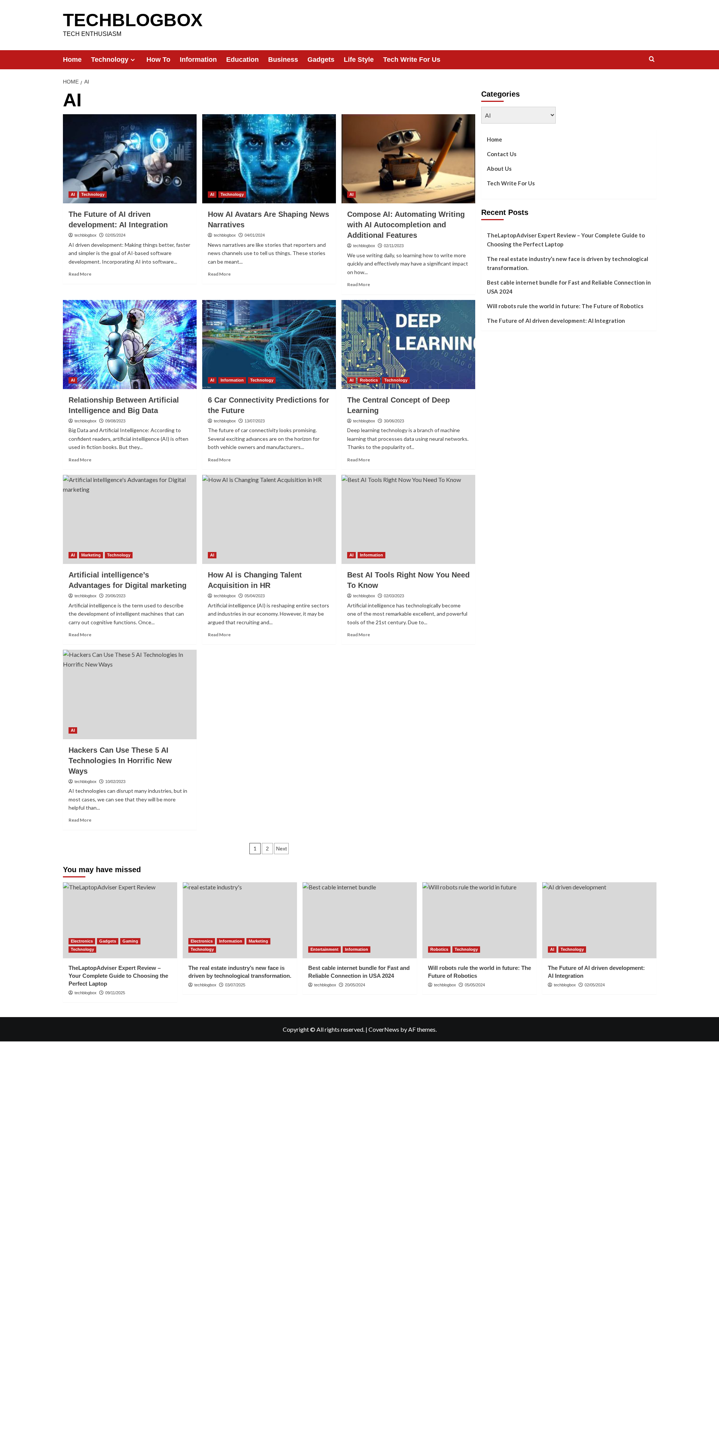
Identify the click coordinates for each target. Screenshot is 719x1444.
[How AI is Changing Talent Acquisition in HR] (269, 519)
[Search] (651, 59)
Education (242, 59)
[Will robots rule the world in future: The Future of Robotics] (479, 920)
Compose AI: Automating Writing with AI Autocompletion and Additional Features (406, 224)
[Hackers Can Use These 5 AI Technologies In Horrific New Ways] (130, 694)
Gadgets (320, 59)
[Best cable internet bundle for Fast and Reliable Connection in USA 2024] (360, 920)
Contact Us (501, 154)
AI (73, 194)
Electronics (82, 941)
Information (198, 59)
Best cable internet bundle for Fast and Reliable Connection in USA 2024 (569, 287)
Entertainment (324, 949)
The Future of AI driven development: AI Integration (556, 320)
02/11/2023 (394, 245)
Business (283, 59)
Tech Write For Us (411, 59)
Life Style (359, 59)
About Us (499, 168)
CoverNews (383, 1029)
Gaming (130, 941)
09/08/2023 (115, 421)
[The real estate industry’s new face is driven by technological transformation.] (240, 920)
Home (72, 59)
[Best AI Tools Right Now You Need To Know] (408, 519)
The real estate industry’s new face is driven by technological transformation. (567, 263)
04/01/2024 (255, 235)
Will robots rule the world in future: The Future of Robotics (565, 306)
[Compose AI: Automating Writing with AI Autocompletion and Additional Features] (408, 158)
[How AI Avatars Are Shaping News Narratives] (269, 158)
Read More (80, 274)
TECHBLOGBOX (133, 20)
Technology (109, 59)
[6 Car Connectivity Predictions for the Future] (269, 344)
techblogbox (86, 235)
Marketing (91, 555)
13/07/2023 (255, 421)
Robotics (369, 380)
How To (158, 59)
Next (281, 849)
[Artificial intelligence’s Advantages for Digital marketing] (130, 519)
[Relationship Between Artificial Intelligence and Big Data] (130, 344)
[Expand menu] (132, 60)
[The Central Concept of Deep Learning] (408, 344)
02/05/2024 (115, 235)
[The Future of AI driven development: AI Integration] (130, 158)
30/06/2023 (394, 421)
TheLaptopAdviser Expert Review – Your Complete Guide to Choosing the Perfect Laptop (566, 240)
